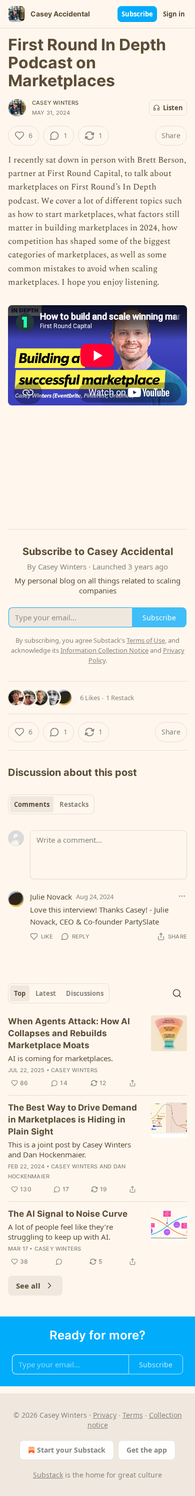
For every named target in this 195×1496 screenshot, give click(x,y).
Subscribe (137, 13)
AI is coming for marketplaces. (60, 1058)
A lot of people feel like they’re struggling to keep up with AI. (60, 1232)
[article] (97, 1052)
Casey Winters (55, 102)
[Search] (177, 993)
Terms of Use (145, 640)
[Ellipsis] (182, 896)
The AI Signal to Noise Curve (68, 1214)
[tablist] (51, 804)
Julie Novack (51, 897)
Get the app (146, 1450)
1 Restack (120, 697)
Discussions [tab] (85, 993)
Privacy (104, 1415)
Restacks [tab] (74, 804)
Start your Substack (71, 1450)
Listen (173, 107)
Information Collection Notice (104, 650)
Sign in (174, 13)
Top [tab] (20, 993)
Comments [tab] (32, 804)
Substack (48, 1475)
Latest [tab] (46, 993)
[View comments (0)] (59, 1262)
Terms (132, 1415)
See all (28, 1286)
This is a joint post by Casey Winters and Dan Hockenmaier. (69, 1149)
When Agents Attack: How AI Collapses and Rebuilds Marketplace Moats (69, 1033)
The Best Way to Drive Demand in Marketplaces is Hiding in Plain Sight (72, 1119)
